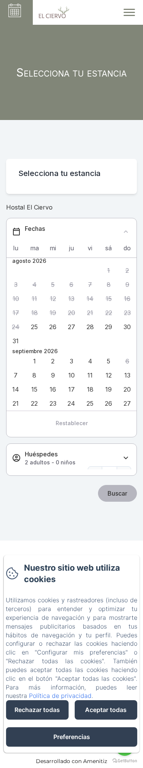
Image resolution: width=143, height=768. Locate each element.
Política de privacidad (60, 695)
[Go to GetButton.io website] (124, 760)
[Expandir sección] (125, 458)
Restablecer (72, 423)
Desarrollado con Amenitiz (71, 761)
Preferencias (71, 737)
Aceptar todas (106, 710)
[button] (109, 271)
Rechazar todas (37, 710)
